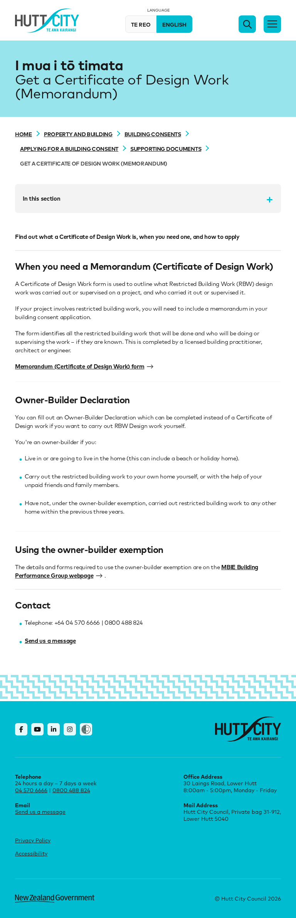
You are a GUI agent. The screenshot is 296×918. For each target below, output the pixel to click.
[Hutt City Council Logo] (47, 20)
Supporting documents (165, 148)
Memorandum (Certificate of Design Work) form (79, 366)
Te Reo (141, 24)
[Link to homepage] (248, 729)
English (174, 24)
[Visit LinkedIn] (53, 729)
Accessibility (31, 853)
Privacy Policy (32, 840)
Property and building (78, 134)
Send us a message (50, 640)
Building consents (152, 134)
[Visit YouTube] (37, 729)
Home (23, 134)
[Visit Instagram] (70, 729)
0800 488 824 (71, 790)
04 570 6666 (31, 790)
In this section (41, 198)
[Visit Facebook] (21, 729)
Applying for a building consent (69, 148)
